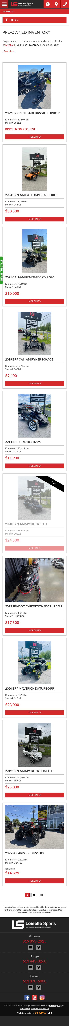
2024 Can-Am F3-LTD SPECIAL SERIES (31, 195)
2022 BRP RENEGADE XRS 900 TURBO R (32, 113)
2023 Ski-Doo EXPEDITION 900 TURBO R (33, 606)
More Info (34, 137)
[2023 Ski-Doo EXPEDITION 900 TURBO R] (34, 580)
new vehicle (9, 44)
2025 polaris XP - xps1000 (24, 853)
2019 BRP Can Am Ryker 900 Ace (29, 359)
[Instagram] (42, 997)
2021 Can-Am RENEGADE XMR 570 (29, 277)
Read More (8, 51)
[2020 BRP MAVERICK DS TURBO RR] (34, 662)
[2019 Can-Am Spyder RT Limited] (34, 745)
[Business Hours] (48, 4)
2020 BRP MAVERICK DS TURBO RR (29, 688)
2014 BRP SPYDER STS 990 (23, 442)
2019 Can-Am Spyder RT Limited (29, 771)
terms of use (25, 1008)
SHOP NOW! (8, 11)
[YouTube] (34, 997)
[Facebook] (26, 997)
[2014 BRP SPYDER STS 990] (34, 416)
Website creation (24, 1013)
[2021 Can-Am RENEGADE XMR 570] (34, 251)
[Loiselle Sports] (26, 4)
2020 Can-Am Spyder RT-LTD (26, 524)
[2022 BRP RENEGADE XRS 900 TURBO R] (34, 87)
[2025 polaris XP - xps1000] (34, 827)
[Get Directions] (56, 4)
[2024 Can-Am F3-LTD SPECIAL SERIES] (34, 169)
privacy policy (55, 1005)
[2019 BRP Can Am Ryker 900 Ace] (34, 333)
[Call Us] (65, 4)
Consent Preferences (40, 1008)
